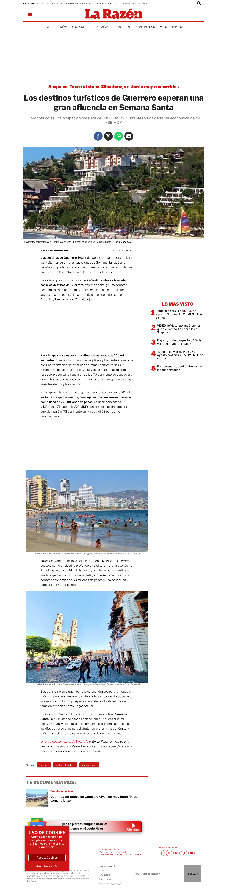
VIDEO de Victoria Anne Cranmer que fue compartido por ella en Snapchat (178, 329)
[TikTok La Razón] (184, 853)
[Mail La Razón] (128, 136)
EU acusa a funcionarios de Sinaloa (99, 3)
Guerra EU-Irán (48, 3)
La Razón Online (57, 250)
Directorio (104, 870)
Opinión (61, 26)
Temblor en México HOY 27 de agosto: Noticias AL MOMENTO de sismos (180, 355)
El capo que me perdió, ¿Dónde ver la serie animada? (180, 368)
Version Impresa (172, 26)
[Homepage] (113, 14)
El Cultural (122, 26)
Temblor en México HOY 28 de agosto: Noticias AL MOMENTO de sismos (179, 314)
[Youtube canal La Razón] (191, 853)
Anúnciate (104, 874)
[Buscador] (199, 3)
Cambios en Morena (69, 3)
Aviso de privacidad (47, 866)
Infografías (100, 26)
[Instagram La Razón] (176, 853)
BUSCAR (193, 873)
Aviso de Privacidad (110, 883)
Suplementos (145, 26)
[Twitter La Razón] (108, 136)
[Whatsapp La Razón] (118, 136)
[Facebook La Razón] (98, 136)
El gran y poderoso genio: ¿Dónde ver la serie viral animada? (179, 342)
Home (46, 26)
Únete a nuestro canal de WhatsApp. (65, 741)
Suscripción (105, 879)
